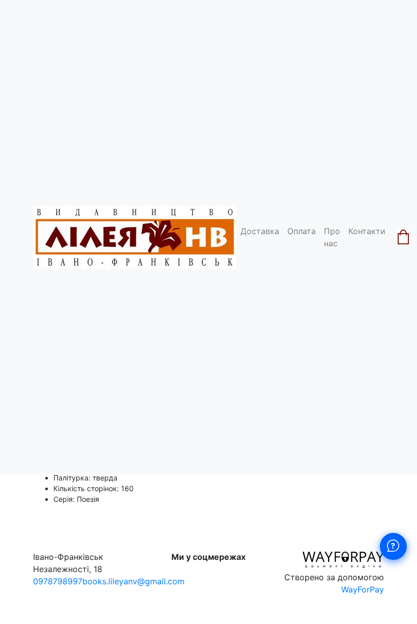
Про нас (332, 237)
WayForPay (362, 589)
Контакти (366, 231)
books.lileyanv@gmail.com (133, 581)
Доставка (260, 231)
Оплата (301, 231)
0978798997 (57, 581)
